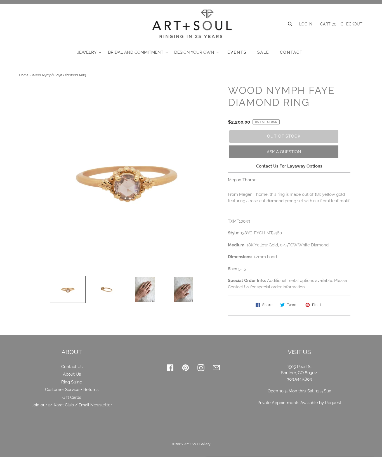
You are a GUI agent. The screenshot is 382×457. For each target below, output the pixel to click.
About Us (72, 374)
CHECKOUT (351, 24)
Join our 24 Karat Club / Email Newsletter (72, 404)
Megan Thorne (242, 179)
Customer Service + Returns (71, 389)
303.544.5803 (299, 379)
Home (23, 75)
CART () (327, 24)
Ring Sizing (71, 382)
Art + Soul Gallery (197, 444)
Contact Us (71, 366)
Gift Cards (71, 397)
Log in (305, 24)
